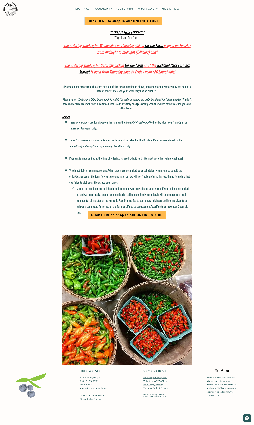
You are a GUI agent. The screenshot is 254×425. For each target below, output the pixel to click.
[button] (87, 9)
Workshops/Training (153, 385)
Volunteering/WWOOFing (155, 381)
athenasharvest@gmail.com (93, 388)
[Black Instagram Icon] (216, 371)
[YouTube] (228, 371)
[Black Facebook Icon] (222, 371)
